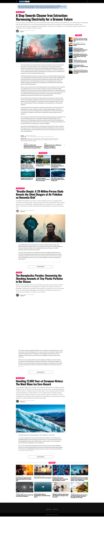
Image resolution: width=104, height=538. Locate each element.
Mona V (22, 31)
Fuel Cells (56, 139)
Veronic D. (23, 211)
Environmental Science (48, 139)
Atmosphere (37, 138)
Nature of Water (32, 140)
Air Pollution (31, 138)
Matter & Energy (24, 140)
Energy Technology (38, 139)
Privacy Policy (49, 488)
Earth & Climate (44, 138)
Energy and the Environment (27, 139)
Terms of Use (55, 488)
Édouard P (23, 295)
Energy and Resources (53, 138)
